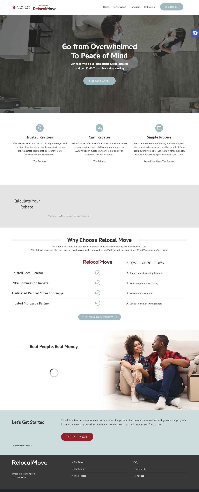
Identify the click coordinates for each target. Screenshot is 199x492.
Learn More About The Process (159, 161)
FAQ (135, 462)
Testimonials (139, 469)
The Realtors (40, 161)
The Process (80, 462)
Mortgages (138, 475)
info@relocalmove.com (24, 473)
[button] (195, 33)
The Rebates (99, 161)
